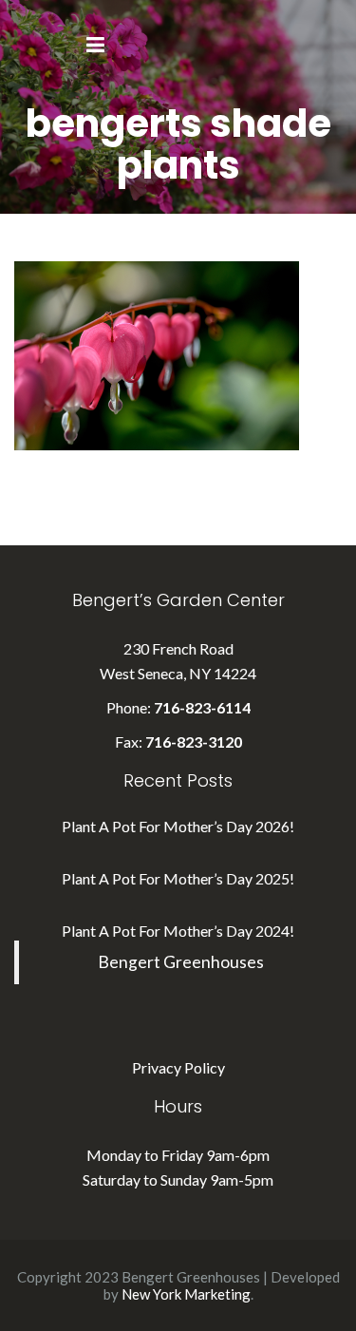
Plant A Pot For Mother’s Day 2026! (178, 826)
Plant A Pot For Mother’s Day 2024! (178, 931)
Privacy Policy (178, 1067)
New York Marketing (186, 1293)
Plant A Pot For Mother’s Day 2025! (178, 878)
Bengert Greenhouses (181, 962)
